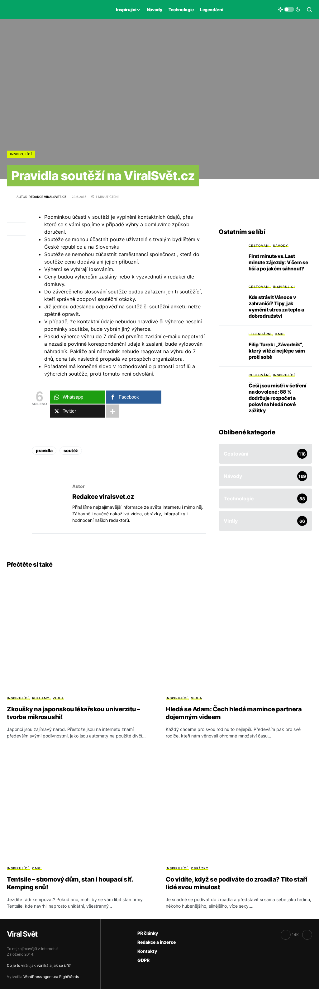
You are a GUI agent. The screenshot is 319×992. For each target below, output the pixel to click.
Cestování (259, 245)
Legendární (260, 334)
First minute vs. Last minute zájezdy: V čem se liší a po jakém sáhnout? (278, 262)
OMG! (280, 334)
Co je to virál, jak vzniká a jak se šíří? (39, 965)
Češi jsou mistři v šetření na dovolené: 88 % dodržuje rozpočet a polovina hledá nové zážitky (278, 398)
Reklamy (41, 698)
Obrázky (200, 868)
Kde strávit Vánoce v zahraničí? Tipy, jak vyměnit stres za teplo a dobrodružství (276, 306)
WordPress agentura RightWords (51, 976)
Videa (58, 698)
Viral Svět (22, 933)
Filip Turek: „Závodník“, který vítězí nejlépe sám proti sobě (277, 350)
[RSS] (307, 935)
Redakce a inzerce (156, 942)
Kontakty (147, 951)
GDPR (143, 960)
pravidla (44, 450)
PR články (147, 933)
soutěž (71, 450)
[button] (289, 9)
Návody (280, 245)
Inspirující (21, 154)
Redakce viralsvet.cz (103, 496)
